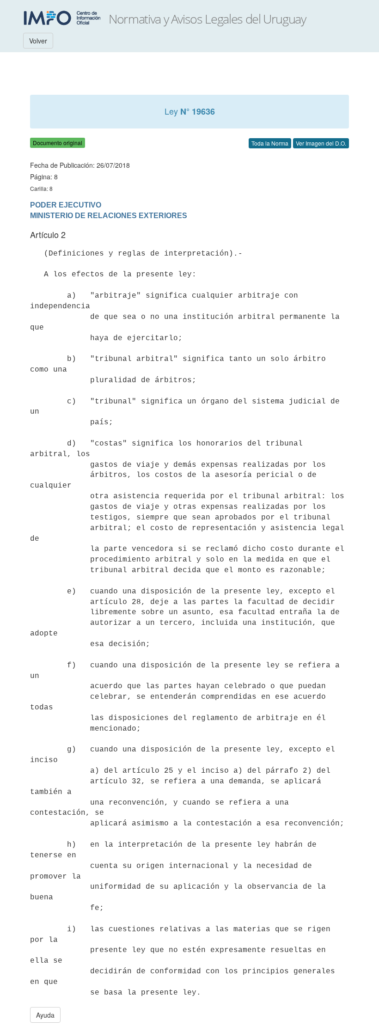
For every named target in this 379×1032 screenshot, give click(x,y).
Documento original (57, 143)
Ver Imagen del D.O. (321, 143)
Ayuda (45, 1015)
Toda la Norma (269, 143)
